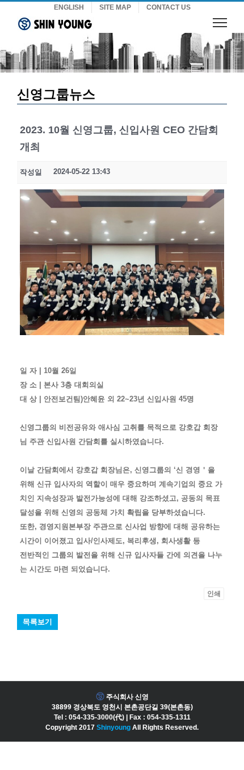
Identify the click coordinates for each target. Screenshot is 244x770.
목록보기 (37, 621)
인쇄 (214, 594)
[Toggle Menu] (220, 22)
